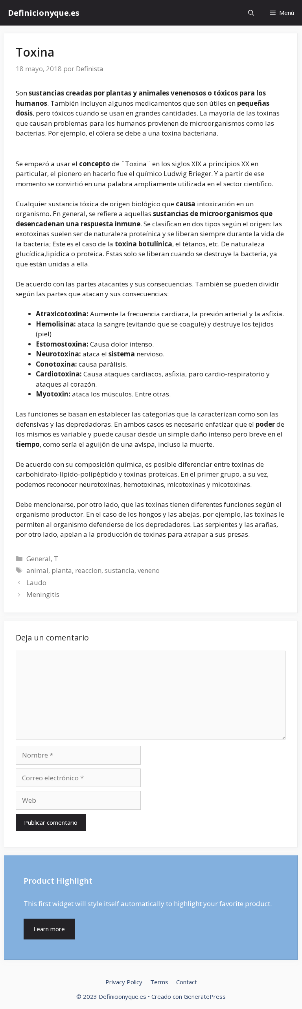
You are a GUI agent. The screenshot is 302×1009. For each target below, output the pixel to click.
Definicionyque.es (43, 12)
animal (37, 570)
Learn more (49, 929)
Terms (159, 982)
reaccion (88, 570)
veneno (149, 570)
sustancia (119, 570)
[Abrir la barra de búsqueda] (251, 13)
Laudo (36, 582)
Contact (186, 982)
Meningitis (42, 594)
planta (62, 570)
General (38, 558)
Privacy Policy (123, 982)
